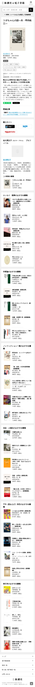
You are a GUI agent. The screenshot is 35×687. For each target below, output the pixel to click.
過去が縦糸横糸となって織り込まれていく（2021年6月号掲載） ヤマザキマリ (17, 113)
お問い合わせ (6, 674)
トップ (4, 656)
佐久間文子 (6, 54)
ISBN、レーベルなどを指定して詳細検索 (18, 14)
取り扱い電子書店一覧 (9, 670)
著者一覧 (4, 665)
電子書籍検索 (6, 661)
